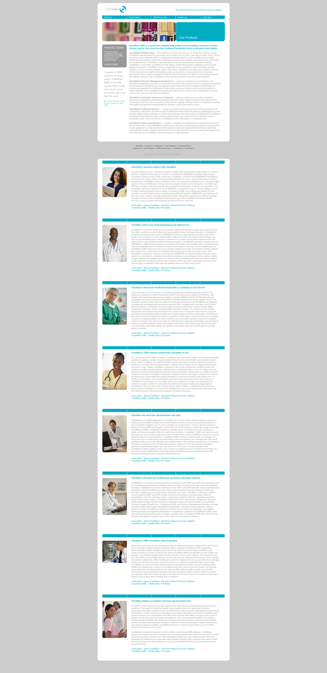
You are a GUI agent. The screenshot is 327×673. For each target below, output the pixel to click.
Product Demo (185, 146)
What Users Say (160, 17)
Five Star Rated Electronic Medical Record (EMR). (199, 10)
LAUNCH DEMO (111, 64)
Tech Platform (171, 146)
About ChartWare (152, 205)
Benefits (140, 146)
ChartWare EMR (138, 208)
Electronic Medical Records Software (178, 205)
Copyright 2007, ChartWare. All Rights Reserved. (163, 154)
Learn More (207, 17)
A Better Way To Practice (159, 208)
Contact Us (182, 17)
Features (149, 146)
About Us (108, 17)
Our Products (134, 17)
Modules (159, 146)
